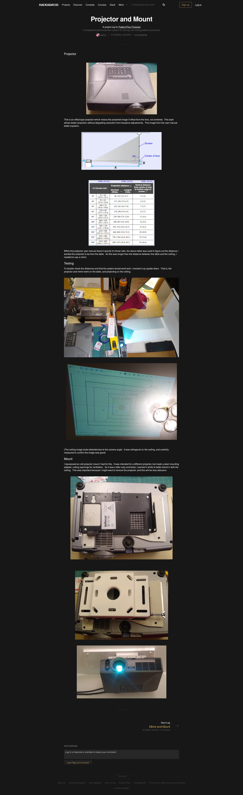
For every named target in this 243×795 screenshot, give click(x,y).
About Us (61, 782)
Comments (140, 34)
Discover (77, 4)
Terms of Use (110, 782)
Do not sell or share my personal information (167, 782)
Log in (198, 4)
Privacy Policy (125, 782)
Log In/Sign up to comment (78, 762)
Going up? (122, 775)
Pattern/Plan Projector (130, 27)
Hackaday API (140, 782)
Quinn (103, 34)
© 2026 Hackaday (121, 788)
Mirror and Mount (159, 726)
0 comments (165, 729)
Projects (66, 4)
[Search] (164, 5)
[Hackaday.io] (48, 5)
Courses (102, 4)
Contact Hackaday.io (77, 782)
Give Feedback (95, 782)
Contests (90, 4)
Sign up (185, 4)
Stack (112, 4)
